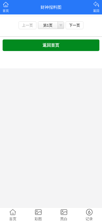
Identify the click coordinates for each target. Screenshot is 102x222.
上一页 (27, 25)
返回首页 (51, 45)
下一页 (74, 25)
